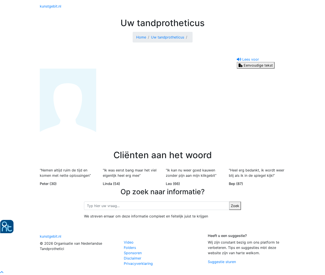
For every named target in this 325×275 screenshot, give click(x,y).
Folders (130, 247)
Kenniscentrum (187, 6)
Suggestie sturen (222, 262)
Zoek (235, 206)
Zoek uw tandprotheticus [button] (224, 6)
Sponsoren (133, 253)
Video (129, 242)
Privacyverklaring (138, 263)
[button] (248, 59)
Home (141, 37)
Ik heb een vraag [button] (266, 6)
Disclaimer (132, 258)
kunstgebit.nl (50, 6)
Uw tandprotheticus (167, 37)
